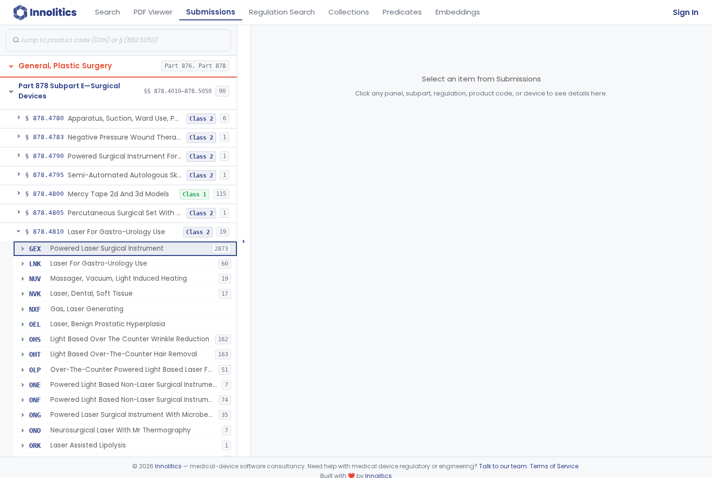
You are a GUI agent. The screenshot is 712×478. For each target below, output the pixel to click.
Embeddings (457, 12)
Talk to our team (503, 466)
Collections (348, 12)
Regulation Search (282, 12)
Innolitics (168, 466)
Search (107, 12)
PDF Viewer (153, 12)
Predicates (402, 12)
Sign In (685, 12)
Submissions (210, 12)
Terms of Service (554, 466)
